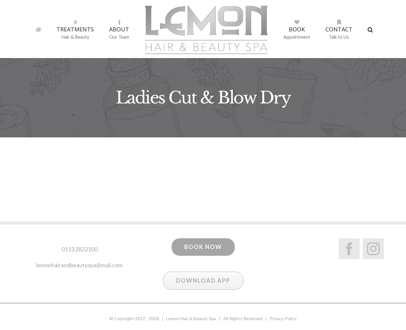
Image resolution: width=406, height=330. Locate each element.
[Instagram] (373, 248)
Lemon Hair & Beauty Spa (191, 318)
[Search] (344, 29)
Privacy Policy (283, 318)
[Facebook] (349, 248)
